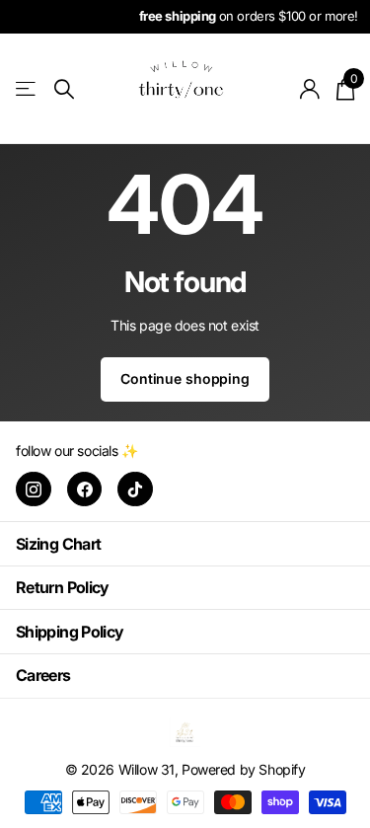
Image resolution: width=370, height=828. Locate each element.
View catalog (27, 89)
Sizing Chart (58, 544)
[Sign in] (310, 89)
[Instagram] (33, 489)
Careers (43, 675)
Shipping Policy (69, 631)
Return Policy (63, 587)
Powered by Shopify (243, 769)
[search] (64, 89)
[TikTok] (135, 489)
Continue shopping (185, 378)
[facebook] (85, 489)
